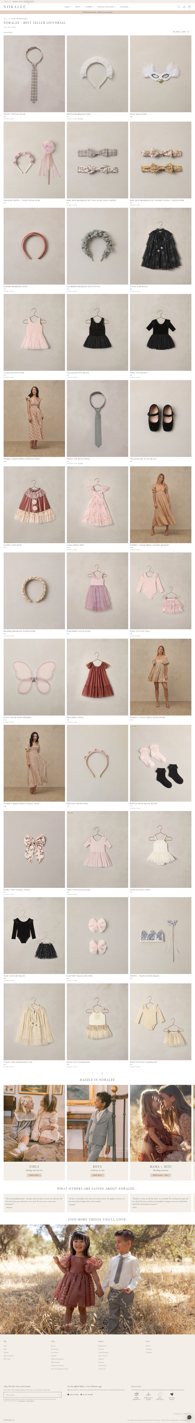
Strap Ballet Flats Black (143, 459)
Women (6, 1352)
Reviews (148, 1346)
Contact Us (102, 1369)
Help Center (102, 1346)
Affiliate (101, 1359)
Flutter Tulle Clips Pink (80, 976)
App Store (74, 1394)
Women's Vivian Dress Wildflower (147, 717)
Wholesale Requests (57, 1359)
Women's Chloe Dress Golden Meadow (149, 545)
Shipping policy (175, 1420)
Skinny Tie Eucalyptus (78, 459)
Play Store (88, 1394)
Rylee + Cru (11, 1420)
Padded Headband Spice (16, 287)
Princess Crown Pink (77, 804)
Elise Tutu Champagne (78, 1062)
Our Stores (54, 1352)
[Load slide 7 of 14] (181, 1214)
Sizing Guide (102, 1365)
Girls (5, 1346)
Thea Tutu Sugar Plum (78, 890)
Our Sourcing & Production (59, 1369)
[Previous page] (84, 1073)
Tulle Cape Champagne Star (18, 1062)
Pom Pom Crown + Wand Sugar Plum (22, 200)
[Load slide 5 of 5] (191, 1182)
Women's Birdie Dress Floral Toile (21, 804)
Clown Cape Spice (12, 545)
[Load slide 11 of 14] (187, 1214)
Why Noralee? (55, 1362)
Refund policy (148, 1420)
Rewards (101, 1362)
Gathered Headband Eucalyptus (83, 287)
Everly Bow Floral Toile (17, 890)
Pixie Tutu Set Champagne (143, 1062)
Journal (53, 1346)
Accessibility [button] (131, 1420)
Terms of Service (30, 1400)
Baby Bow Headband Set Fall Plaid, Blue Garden (91, 200)
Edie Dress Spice (75, 717)
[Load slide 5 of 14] (179, 1214)
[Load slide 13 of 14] (189, 1214)
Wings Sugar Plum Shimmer (17, 717)
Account (101, 1349)
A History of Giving (57, 1365)
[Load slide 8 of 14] (183, 1214)
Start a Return (102, 1356)
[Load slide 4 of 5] (189, 1182)
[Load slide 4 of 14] (177, 1214)
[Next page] (111, 1073)
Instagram (149, 1349)
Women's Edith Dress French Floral (22, 459)
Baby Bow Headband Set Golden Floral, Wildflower (157, 200)
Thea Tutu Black (138, 373)
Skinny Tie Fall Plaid (14, 114)
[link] (102, 1073)
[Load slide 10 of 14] (185, 1214)
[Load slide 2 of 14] (175, 1214)
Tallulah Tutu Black (78, 373)
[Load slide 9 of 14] (184, 1214)
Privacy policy (156, 1420)
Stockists (54, 1356)
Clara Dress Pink (75, 545)
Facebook (149, 1352)
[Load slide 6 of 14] (180, 1214)
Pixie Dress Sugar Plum (78, 631)
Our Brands (54, 1349)
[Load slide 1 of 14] (173, 1214)
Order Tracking (103, 1352)
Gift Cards (7, 1359)
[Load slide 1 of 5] (185, 1182)
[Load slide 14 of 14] (191, 1214)
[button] (68, 6)
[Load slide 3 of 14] (176, 1214)
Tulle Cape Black (139, 287)
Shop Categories (9, 1356)
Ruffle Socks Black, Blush (143, 804)
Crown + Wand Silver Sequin (144, 976)
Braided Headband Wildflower (20, 631)
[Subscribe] (58, 1394)
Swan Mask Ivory (138, 114)
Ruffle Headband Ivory (79, 114)
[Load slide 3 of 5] (188, 1182)
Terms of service (165, 1420)
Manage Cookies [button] (139, 1420)
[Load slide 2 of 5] (187, 1182)
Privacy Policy (22, 1400)
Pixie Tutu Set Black (14, 976)
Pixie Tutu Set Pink (140, 631)
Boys (5, 1349)
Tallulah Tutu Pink (14, 373)
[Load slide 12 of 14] (188, 1214)
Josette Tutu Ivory (140, 890)
